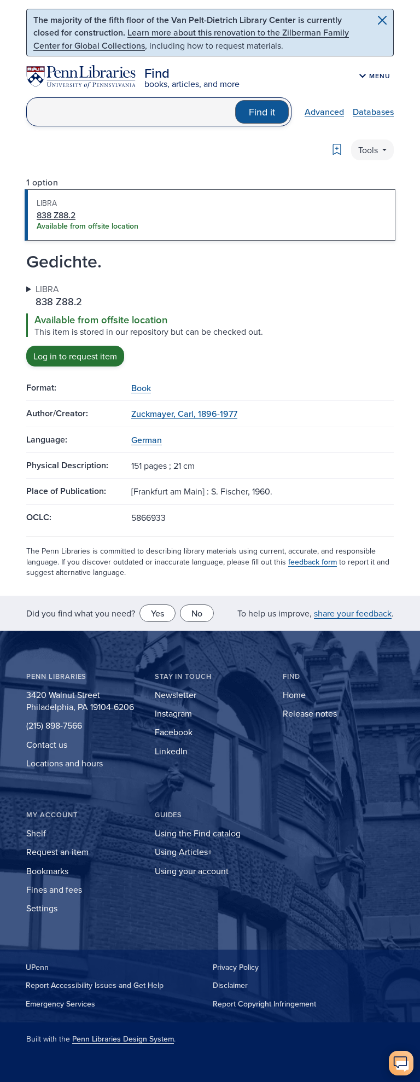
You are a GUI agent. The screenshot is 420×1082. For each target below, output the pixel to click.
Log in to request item (75, 356)
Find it (262, 112)
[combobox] (131, 112)
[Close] (382, 20)
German (146, 440)
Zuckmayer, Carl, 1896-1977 (184, 414)
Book (141, 388)
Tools (369, 150)
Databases (373, 112)
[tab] (210, 215)
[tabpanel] (210, 325)
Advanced (324, 112)
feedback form (312, 561)
